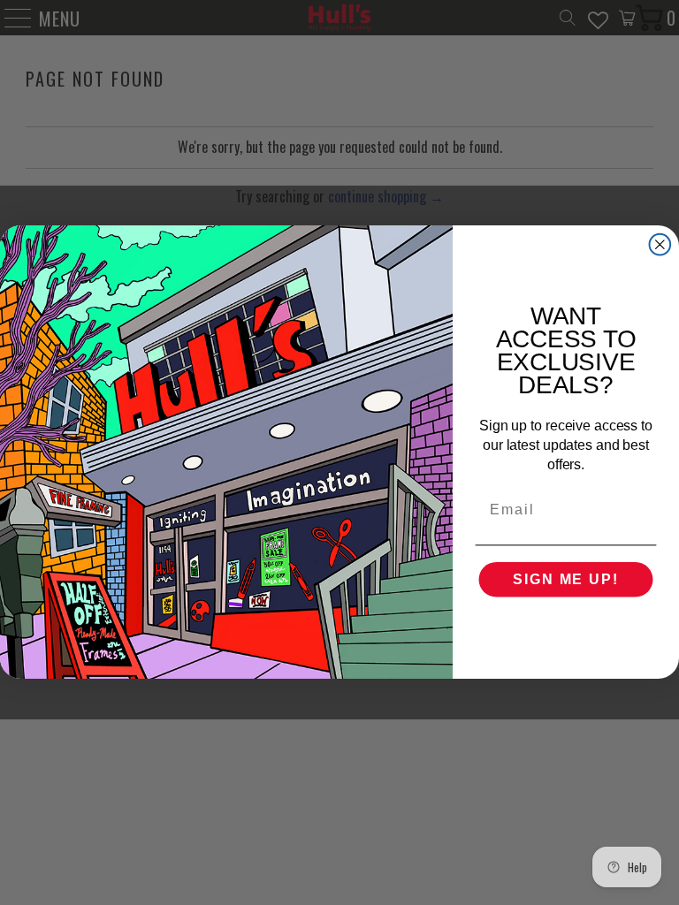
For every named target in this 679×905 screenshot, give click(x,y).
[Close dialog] (660, 244)
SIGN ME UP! (565, 580)
